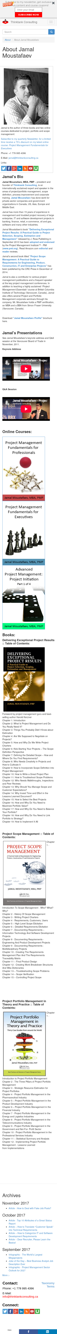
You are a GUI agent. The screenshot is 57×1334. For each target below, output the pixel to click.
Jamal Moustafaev (21, 197)
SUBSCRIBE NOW (28, 14)
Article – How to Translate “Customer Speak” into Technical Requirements (31, 1228)
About (8, 39)
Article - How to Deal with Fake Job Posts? (30, 1208)
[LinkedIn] (47, 1331)
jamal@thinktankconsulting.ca (23, 157)
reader (5, 251)
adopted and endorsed (42, 242)
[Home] (5, 21)
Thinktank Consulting (24, 22)
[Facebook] (28, 1331)
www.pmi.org (10, 248)
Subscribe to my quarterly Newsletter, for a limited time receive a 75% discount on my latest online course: (26, 142)
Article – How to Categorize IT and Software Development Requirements (31, 1234)
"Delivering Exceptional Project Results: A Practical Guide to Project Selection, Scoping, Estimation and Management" (28, 234)
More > (6, 1275)
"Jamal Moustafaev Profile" (27, 318)
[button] (28, 9)
